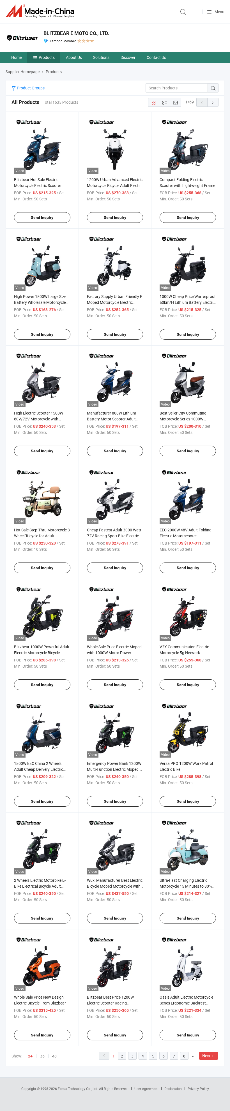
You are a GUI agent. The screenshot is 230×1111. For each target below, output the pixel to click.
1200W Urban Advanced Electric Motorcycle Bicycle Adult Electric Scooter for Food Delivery (115, 185)
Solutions (101, 57)
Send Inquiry (42, 217)
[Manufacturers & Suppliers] (41, 11)
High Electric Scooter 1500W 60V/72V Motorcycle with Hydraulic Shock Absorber (38, 418)
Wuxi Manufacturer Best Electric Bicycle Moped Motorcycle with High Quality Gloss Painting (114, 886)
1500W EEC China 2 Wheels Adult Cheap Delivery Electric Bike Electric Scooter (38, 769)
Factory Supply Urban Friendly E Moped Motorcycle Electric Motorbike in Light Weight (114, 302)
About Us (74, 57)
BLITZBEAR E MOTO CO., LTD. (76, 33)
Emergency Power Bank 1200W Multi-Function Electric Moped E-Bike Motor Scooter (115, 769)
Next (206, 1055)
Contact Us (156, 57)
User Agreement (146, 1088)
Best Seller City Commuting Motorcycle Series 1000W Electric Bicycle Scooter (183, 418)
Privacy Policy (198, 1088)
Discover (128, 57)
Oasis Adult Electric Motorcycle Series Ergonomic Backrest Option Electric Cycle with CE (186, 1003)
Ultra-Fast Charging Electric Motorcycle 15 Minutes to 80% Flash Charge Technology (186, 886)
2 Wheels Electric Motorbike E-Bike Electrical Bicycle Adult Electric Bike (40, 886)
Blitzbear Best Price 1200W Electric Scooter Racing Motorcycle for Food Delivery (111, 1003)
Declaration (173, 1088)
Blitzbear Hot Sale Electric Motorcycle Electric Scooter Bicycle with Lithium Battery (38, 185)
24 (30, 1056)
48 (54, 1056)
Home (16, 57)
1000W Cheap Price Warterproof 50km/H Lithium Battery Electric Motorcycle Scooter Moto (188, 302)
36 (42, 1056)
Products (47, 57)
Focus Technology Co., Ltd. (78, 1088)
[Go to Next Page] (213, 102)
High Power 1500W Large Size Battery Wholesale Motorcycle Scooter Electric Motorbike (40, 302)
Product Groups (30, 88)
